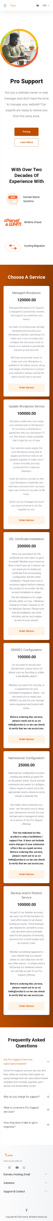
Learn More (26, 142)
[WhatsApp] (24, 1167)
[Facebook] (3, 1166)
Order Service (26, 387)
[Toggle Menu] (4, 5)
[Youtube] (17, 1167)
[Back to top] (26, 1210)
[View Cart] (38, 5)
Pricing (26, 131)
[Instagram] (9, 1167)
